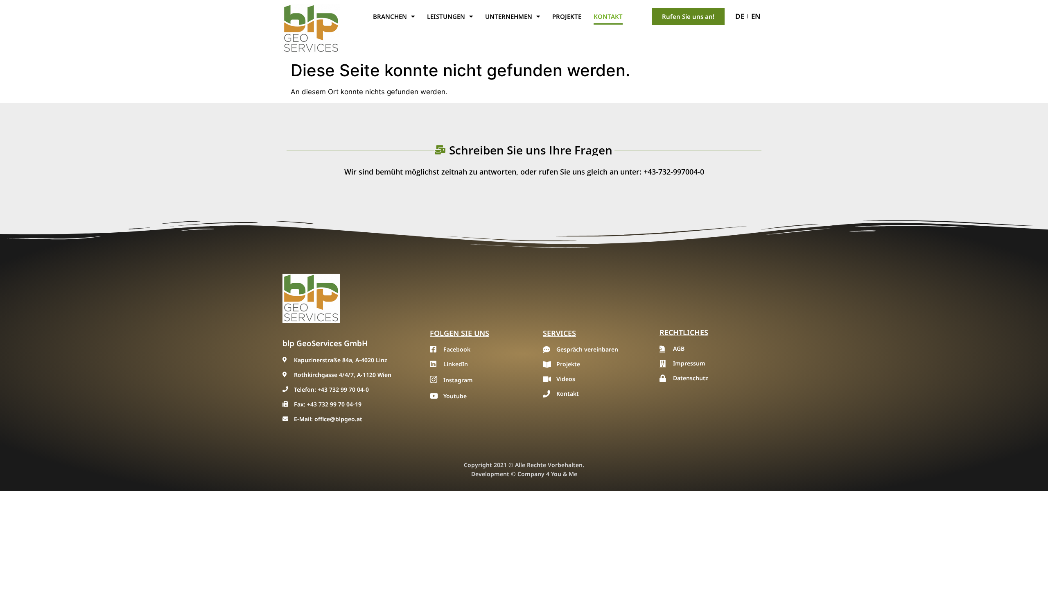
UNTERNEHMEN (508, 16)
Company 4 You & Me (547, 474)
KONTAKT (608, 16)
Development (490, 474)
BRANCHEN (390, 16)
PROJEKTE (566, 16)
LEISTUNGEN (446, 16)
